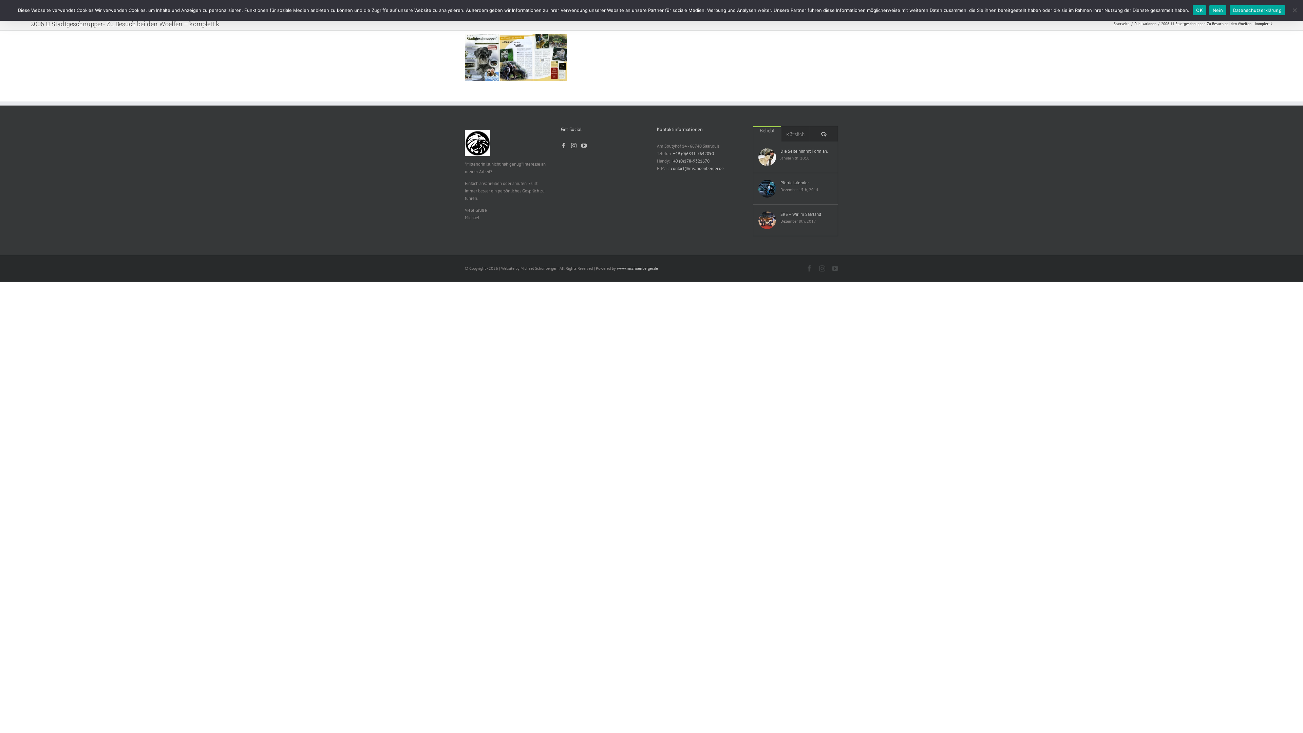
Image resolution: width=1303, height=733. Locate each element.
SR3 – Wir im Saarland (800, 214)
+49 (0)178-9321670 (690, 161)
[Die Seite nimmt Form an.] (767, 157)
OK (1199, 10)
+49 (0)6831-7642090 (693, 153)
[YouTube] (584, 145)
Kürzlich (795, 134)
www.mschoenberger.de (637, 268)
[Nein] (1294, 10)
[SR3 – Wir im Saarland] (767, 220)
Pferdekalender (794, 183)
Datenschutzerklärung (1257, 10)
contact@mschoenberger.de (697, 168)
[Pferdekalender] (767, 189)
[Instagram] (574, 145)
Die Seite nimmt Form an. (804, 151)
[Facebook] (563, 145)
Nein (1218, 10)
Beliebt (767, 130)
